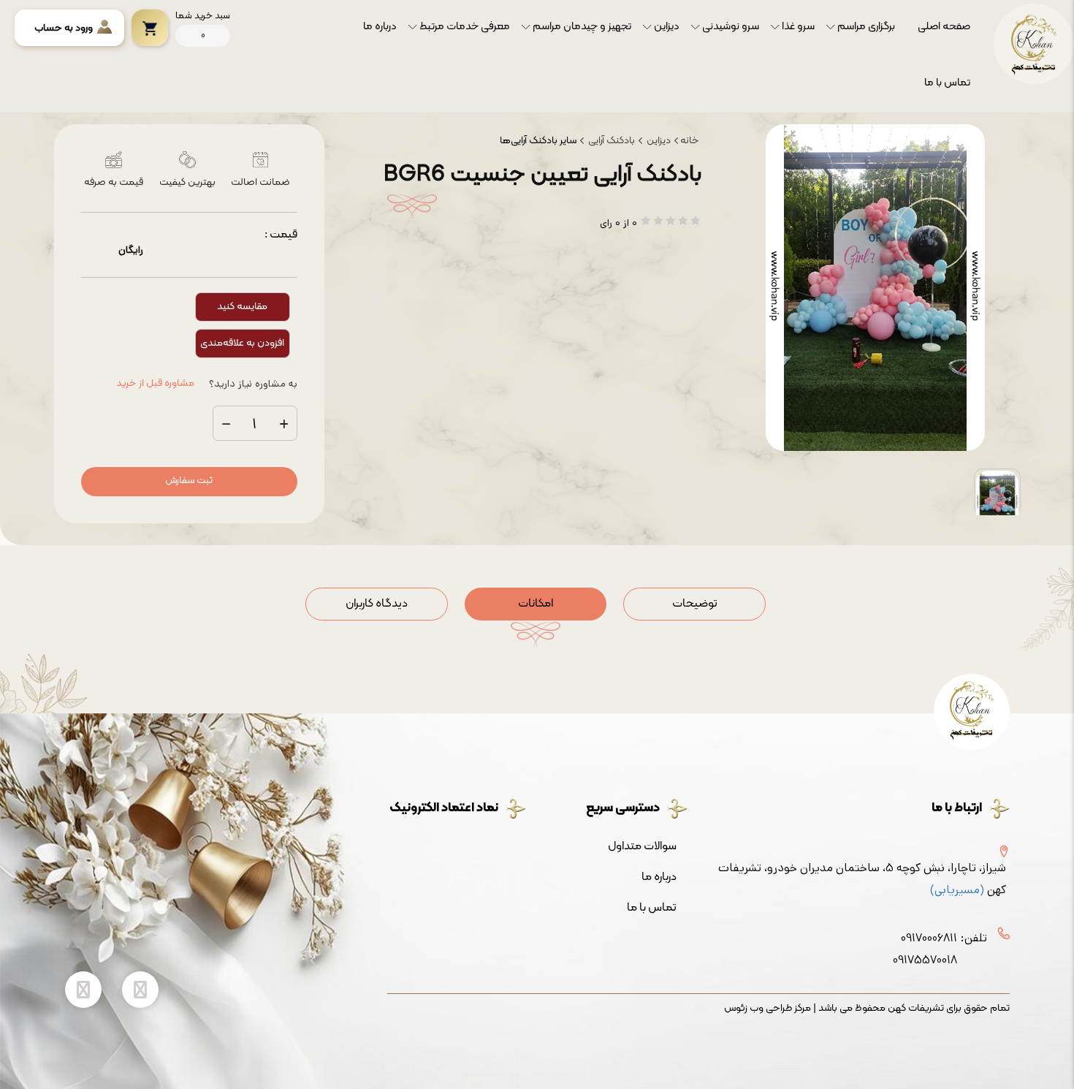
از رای (618, 223)
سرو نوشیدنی (730, 26)
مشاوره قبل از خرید (155, 383)
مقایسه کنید (242, 306)
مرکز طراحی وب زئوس (767, 1008)
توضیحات (694, 603)
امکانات (535, 603)
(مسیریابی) (957, 889)
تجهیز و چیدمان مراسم (582, 26)
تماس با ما (947, 83)
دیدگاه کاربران (377, 603)
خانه (689, 140)
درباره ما (380, 26)
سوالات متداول (642, 846)
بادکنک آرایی (610, 140)
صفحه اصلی (944, 26)
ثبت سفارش (189, 480)
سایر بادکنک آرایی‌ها (538, 140)
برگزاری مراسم (866, 26)
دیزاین (666, 26)
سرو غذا (798, 26)
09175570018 (925, 960)
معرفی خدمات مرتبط (464, 26)
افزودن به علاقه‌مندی (242, 343)
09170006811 (929, 938)
